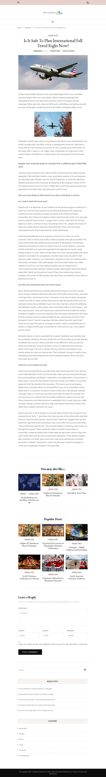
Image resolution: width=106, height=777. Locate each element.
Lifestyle (21, 734)
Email (45, 630)
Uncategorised (24, 755)
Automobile (23, 728)
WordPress (53, 774)
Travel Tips (53, 35)
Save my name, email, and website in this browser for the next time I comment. (53, 644)
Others (21, 739)
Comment (22, 608)
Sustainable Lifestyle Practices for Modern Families (36, 694)
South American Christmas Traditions (76, 577)
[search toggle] (88, 3)
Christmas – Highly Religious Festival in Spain (76, 548)
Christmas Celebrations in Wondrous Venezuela (53, 579)
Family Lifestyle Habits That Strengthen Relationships (37, 700)
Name (21, 630)
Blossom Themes (72, 772)
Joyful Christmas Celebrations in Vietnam (29, 577)
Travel (23, 494)
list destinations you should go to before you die (29, 500)
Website (70, 630)
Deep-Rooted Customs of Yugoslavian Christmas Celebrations (53, 546)
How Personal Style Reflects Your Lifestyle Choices (36, 710)
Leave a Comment (68, 51)
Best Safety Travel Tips (76, 493)
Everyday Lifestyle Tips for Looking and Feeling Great (37, 705)
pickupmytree (38, 51)
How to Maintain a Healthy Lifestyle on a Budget (35, 689)
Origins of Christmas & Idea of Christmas (52, 494)
